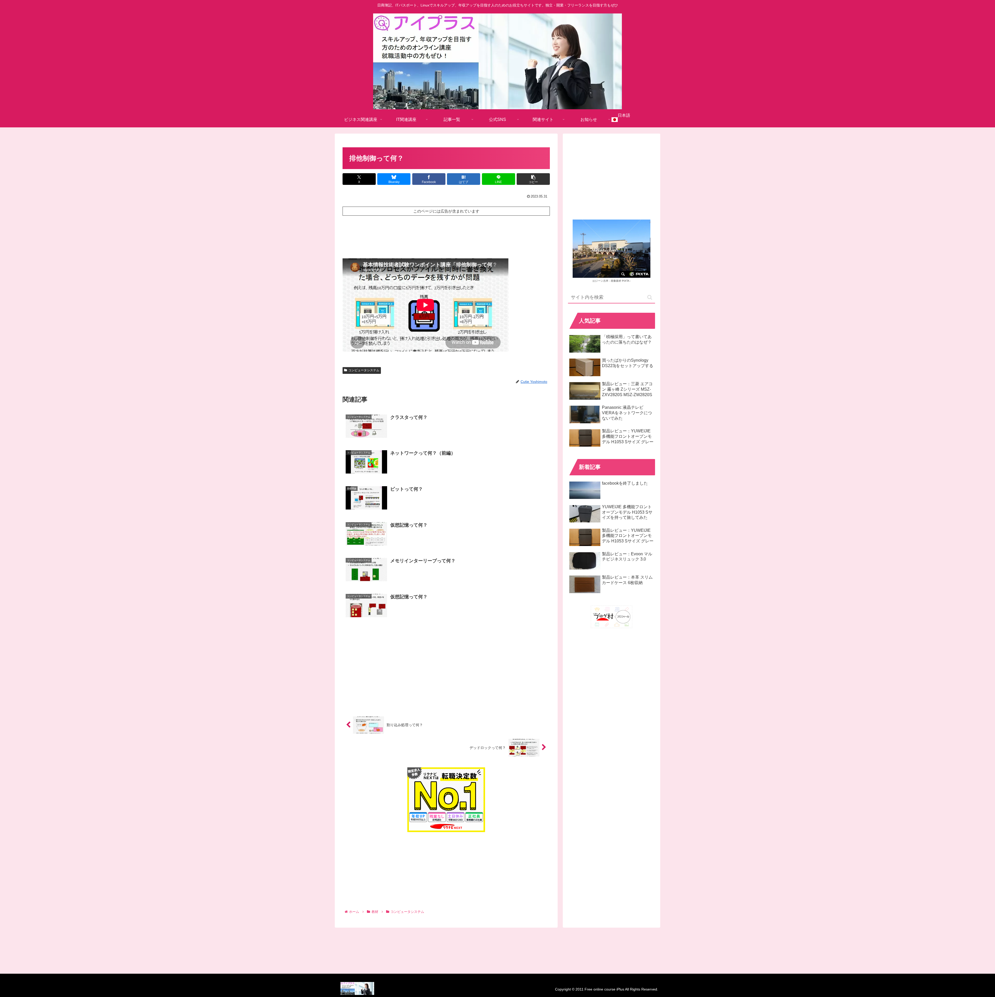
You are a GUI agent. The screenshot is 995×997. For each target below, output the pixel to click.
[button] (533, 179)
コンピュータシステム (363, 370)
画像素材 (616, 280)
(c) (600, 280)
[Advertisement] (446, 235)
